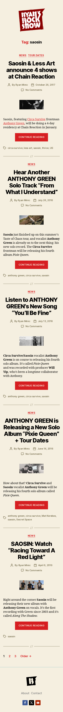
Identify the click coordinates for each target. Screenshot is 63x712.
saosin (37, 147)
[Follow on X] (31, 702)
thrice (45, 147)
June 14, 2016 (45, 448)
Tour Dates (36, 55)
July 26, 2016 (45, 200)
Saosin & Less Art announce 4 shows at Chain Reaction (31, 70)
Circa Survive (36, 119)
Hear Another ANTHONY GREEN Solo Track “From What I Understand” (31, 182)
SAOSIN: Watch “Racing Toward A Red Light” (31, 550)
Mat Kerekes (49, 515)
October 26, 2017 (45, 84)
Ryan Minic (22, 84)
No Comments (34, 89)
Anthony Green (13, 123)
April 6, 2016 (45, 565)
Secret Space (24, 519)
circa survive (15, 147)
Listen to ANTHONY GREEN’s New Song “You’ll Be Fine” (31, 306)
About (25, 693)
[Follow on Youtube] (38, 702)
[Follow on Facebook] (25, 702)
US (51, 147)
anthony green (16, 275)
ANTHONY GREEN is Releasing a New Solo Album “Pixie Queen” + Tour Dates (31, 430)
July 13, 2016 (45, 321)
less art (28, 147)
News (22, 55)
